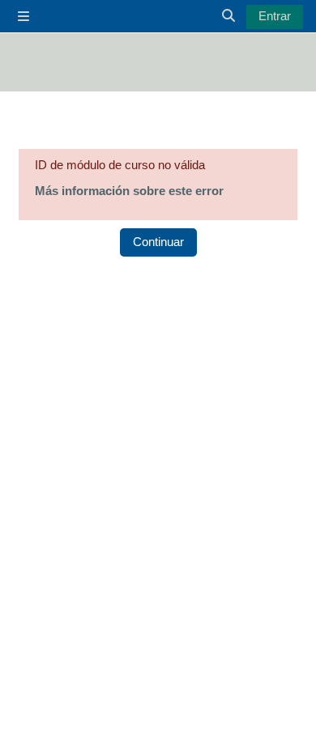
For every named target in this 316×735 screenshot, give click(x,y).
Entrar (274, 16)
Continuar (158, 242)
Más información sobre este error (129, 191)
